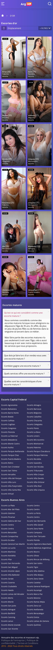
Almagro (31, 248)
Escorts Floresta (8, 432)
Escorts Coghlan (8, 424)
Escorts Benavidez (9, 532)
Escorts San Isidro (34, 563)
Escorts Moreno (33, 598)
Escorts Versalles (8, 474)
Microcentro (33, 161)
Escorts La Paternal (9, 436)
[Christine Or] (13, 276)
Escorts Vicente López (10, 571)
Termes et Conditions (27, 643)
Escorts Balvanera (9, 409)
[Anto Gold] (39, 101)
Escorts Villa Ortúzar (36, 482)
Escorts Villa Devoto (35, 478)
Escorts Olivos (33, 555)
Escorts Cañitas (7, 420)
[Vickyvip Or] (39, 145)
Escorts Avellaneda (35, 609)
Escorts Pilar (6, 559)
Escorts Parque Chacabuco (38, 451)
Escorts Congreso (8, 428)
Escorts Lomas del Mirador (12, 594)
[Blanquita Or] (39, 232)
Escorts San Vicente (9, 629)
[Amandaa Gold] (13, 189)
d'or (12, 15)
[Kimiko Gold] (13, 145)
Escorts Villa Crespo (35, 474)
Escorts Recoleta (34, 459)
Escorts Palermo (34, 447)
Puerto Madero (34, 292)
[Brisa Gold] (13, 58)
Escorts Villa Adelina (35, 571)
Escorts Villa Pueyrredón (11, 486)
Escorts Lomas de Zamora (38, 621)
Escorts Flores (33, 428)
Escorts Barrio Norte (10, 413)
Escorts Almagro (34, 405)
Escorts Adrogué (8, 609)
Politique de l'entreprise (13, 640)
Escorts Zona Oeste (35, 578)
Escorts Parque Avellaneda (12, 451)
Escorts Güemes (8, 513)
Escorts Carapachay (9, 536)
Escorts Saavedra (34, 463)
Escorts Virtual (7, 493)
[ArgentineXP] (26, 4)
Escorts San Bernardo (36, 521)
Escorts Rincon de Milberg (38, 559)
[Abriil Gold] (39, 58)
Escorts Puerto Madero (11, 459)
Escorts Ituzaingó (34, 590)
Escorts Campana (34, 532)
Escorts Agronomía (9, 405)
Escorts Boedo (7, 416)
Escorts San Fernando (10, 563)
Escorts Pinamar (8, 517)
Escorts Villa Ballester (10, 575)
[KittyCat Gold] (39, 276)
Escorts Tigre (32, 567)
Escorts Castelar (34, 582)
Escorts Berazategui (35, 613)
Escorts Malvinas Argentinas (39, 548)
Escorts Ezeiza (33, 617)
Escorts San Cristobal (10, 467)
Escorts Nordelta (8, 555)
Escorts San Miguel (9, 567)
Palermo (5, 74)
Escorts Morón (7, 602)
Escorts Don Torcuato (36, 536)
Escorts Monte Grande (10, 625)
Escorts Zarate (7, 578)
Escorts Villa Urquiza (36, 490)
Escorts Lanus (7, 621)
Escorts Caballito (34, 416)
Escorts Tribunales (35, 470)
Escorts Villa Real (34, 486)
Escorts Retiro (7, 463)
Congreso (6, 161)
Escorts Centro (33, 505)
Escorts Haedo (7, 590)
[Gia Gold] (13, 232)
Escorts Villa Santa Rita (11, 490)
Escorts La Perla (34, 513)
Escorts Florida (33, 540)
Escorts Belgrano (34, 413)
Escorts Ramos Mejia (36, 602)
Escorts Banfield (8, 613)
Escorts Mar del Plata (10, 509)
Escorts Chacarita (34, 420)
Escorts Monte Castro (10, 443)
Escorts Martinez (8, 552)
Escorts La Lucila (8, 548)
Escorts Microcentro (35, 440)
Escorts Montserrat (35, 443)
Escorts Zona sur (34, 605)
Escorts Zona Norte (35, 528)
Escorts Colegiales (34, 424)
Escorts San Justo (8, 605)
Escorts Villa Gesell (35, 525)
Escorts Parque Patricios (37, 455)
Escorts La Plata (8, 505)
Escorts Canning (8, 617)
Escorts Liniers (33, 436)
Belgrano (31, 117)
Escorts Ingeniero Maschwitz (39, 544)
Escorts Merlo (7, 598)
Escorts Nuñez (7, 447)
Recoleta (31, 74)
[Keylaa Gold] (13, 101)
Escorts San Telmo (9, 470)
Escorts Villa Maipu (35, 575)
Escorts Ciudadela (9, 586)
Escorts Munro (33, 552)
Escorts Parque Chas (10, 455)
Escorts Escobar (8, 540)
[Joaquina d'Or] (39, 189)
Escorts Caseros (8, 582)
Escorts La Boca (33, 432)
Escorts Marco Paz (35, 594)
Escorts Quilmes (34, 625)
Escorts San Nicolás (35, 467)
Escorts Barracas (34, 409)
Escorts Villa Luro (8, 482)
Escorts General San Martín (13, 544)
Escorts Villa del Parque (11, 478)
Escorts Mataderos (9, 440)
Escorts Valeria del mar (11, 521)
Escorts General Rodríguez (38, 586)
